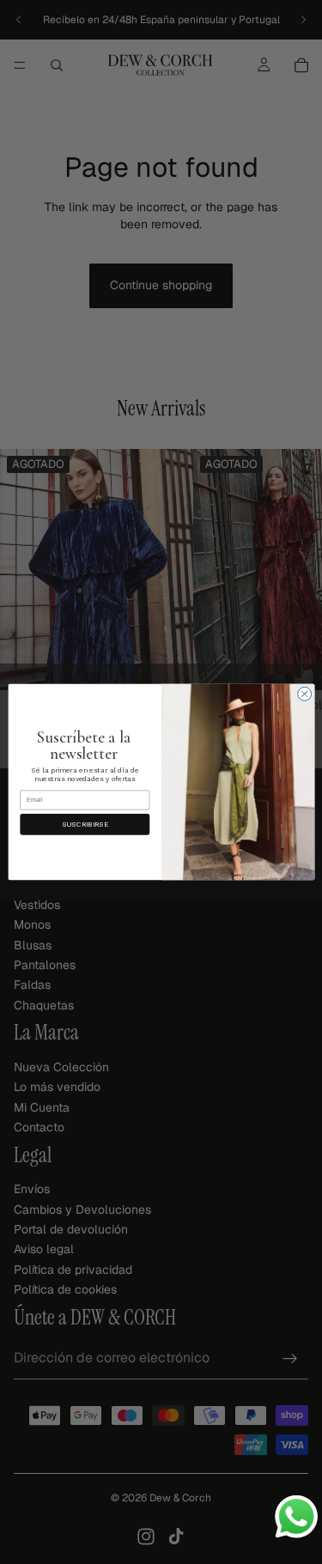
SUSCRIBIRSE (84, 824)
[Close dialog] (304, 693)
